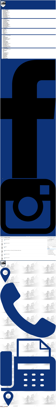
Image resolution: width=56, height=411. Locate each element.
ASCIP (3, 49)
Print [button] (48, 237)
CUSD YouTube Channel (5, 22)
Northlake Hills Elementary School (51, 254)
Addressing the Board (5, 12)
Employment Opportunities (5, 53)
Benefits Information (5, 50)
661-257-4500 (1, 338)
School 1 (1, 406)
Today (48, 246)
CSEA (3, 51)
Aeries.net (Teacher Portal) (5, 48)
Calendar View (54, 246)
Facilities (4, 30)
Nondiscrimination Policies (5, 25)
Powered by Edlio (2, 407)
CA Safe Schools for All (5, 19)
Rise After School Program (5, 42)
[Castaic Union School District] (3, 4)
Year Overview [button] (51, 237)
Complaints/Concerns (5, 21)
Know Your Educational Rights (6, 39)
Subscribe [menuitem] (54, 237)
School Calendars (4, 55)
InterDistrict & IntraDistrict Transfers (6, 38)
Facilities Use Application (5, 23)
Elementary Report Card (5, 37)
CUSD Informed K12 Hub (5, 52)
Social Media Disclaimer (5, 27)
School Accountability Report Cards (6, 26)
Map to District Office (5, 16)
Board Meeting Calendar (5, 10)
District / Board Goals (5, 14)
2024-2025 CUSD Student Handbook (7, 35)
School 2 (3, 406)
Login (1, 235)
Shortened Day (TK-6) (7, 239)
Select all (55, 255)
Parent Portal (4, 40)
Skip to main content (2, 0)
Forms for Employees (5, 54)
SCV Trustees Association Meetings (6, 17)
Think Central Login (5, 45)
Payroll (3, 31)
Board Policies (4, 11)
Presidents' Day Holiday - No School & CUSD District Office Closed (12, 250)
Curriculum (4, 36)
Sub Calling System (5, 56)
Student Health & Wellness (5, 44)
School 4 (7, 406)
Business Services (5, 29)
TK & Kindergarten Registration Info (6, 46)
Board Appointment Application (6, 15)
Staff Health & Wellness (5, 58)
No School (5, 246)
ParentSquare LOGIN (5, 41)
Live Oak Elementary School (51, 253)
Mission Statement (5, 13)
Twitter (4, 178)
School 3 (5, 406)
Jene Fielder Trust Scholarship (6, 24)
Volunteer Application (5, 47)
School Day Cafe (4, 32)
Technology (4, 33)
